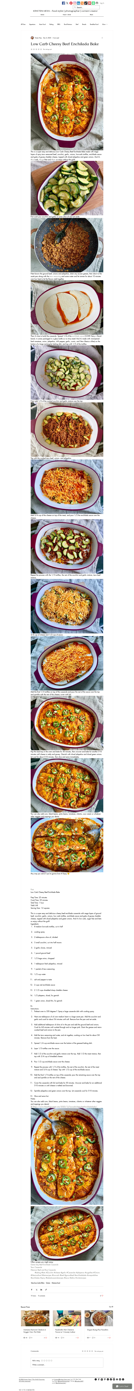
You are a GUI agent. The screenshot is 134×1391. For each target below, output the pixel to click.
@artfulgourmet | (61, 1383)
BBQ (58, 24)
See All (111, 1307)
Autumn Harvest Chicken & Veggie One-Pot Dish (34, 1331)
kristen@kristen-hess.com (62, 1379)
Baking (51, 24)
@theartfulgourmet (63, 1381)
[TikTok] (85, 3)
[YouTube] (89, 3)
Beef (77, 24)
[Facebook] (63, 3)
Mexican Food (56, 1283)
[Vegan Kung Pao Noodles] (99, 1318)
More (103, 24)
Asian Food (42, 24)
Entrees (48, 1283)
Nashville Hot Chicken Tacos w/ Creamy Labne (65, 1331)
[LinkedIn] (78, 3)
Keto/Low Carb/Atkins (37, 1283)
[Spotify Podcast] (93, 3)
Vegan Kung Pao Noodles (97, 1330)
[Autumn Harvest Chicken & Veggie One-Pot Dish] (35, 1318)
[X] (67, 3)
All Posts (23, 24)
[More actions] (102, 38)
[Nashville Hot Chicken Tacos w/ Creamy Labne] (67, 1318)
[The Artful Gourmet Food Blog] (82, 3)
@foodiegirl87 (79, 1381)
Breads (84, 24)
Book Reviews (68, 24)
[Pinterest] (70, 3)
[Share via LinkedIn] (41, 1290)
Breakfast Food (94, 24)
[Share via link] (46, 1290)
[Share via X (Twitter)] (36, 1290)
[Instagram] (74, 3)
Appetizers (32, 24)
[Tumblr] (123, 1379)
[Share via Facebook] (32, 1290)
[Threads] (117, 1379)
